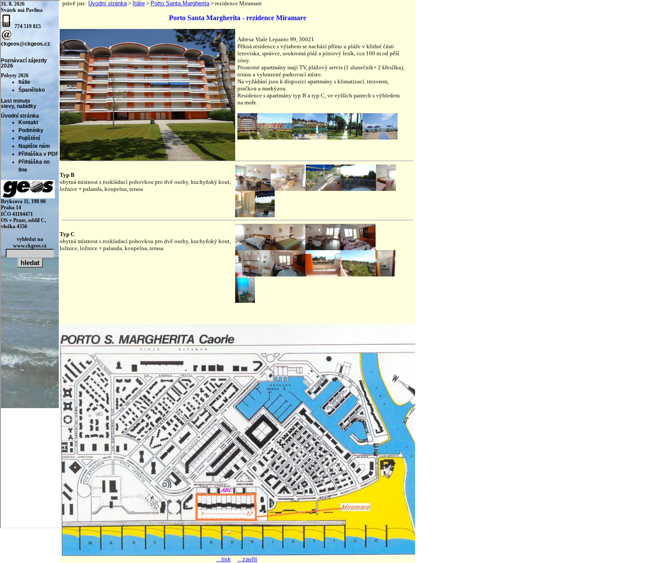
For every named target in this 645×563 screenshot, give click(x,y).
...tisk (223, 559)
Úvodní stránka (107, 3)
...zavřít (247, 559)
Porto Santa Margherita (179, 3)
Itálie (139, 3)
